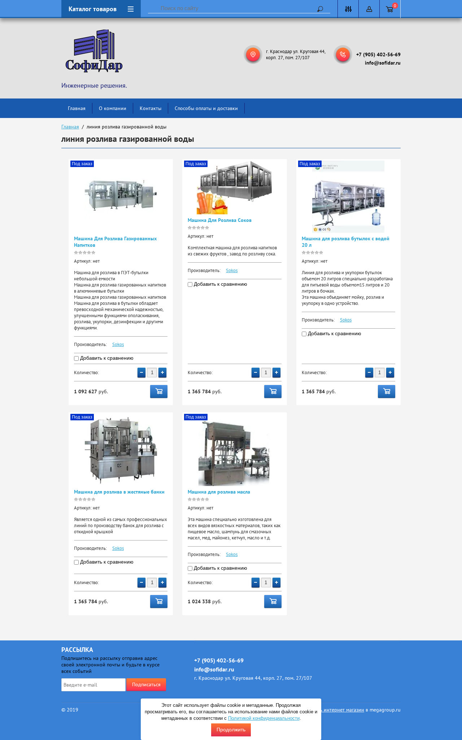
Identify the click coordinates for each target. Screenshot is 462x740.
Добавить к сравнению (106, 358)
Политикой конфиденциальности (264, 718)
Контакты (150, 108)
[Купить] (158, 391)
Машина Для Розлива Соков (220, 220)
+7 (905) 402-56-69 (378, 54)
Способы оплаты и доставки (206, 108)
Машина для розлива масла (219, 492)
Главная (77, 108)
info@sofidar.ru (383, 63)
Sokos (118, 344)
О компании (112, 108)
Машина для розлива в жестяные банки (119, 492)
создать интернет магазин (334, 709)
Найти (317, 9)
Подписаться (146, 684)
